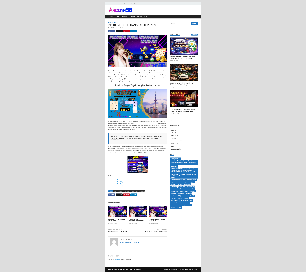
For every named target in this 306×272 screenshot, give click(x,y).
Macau (172, 189)
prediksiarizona (174, 191)
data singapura (191, 182)
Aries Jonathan (121, 27)
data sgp (184, 182)
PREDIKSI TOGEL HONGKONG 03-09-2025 (136, 220)
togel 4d (173, 202)
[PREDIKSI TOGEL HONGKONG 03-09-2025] (138, 212)
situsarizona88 (190, 195)
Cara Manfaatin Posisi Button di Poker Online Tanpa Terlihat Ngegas (181, 84)
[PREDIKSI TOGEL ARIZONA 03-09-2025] (117, 212)
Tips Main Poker (184, 200)
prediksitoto (189, 193)
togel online (179, 202)
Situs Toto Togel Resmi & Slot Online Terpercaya (129, 269)
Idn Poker (179, 184)
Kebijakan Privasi (137, 3)
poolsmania (186, 189)
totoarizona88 (174, 205)
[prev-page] (171, 120)
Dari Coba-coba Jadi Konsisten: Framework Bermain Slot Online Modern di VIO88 (183, 110)
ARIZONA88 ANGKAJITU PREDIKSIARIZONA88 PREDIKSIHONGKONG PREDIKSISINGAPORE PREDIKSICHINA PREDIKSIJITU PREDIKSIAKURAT (183, 170)
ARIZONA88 (174, 166)
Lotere (173, 133)
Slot (172, 146)
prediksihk (192, 191)
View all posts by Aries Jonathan (129, 242)
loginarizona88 (190, 186)
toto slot (173, 207)
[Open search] (197, 17)
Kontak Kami (129, 3)
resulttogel (173, 195)
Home (111, 16)
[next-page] (174, 120)
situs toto (180, 198)
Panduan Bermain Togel (123, 179)
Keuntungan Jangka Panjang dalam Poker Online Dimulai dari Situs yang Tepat (182, 57)
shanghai (183, 195)
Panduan (125, 16)
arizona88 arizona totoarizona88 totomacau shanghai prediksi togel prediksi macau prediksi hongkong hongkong (183, 176)
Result (133, 16)
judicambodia (187, 184)
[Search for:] (184, 23)
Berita (118, 16)
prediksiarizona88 (184, 191)
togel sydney (186, 202)
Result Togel (120, 182)
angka (172, 158)
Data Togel (120, 184)
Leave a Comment (130, 27)
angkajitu (177, 158)
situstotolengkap (175, 200)
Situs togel (173, 198)
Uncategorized (175, 149)
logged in (117, 259)
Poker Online (179, 189)
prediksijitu (173, 193)
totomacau (188, 205)
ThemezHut (194, 269)
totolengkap (182, 205)
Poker (172, 138)
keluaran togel (181, 186)
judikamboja (174, 186)
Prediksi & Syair (142, 16)
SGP (179, 195)
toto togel (179, 207)
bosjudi (172, 182)
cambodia (178, 182)
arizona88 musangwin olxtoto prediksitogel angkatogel (129, 191)
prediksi (192, 189)
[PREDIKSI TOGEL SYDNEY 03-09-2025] (158, 212)
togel (191, 200)
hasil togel (173, 184)
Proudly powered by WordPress (171, 269)
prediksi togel (181, 193)
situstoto (186, 198)
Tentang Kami (121, 3)
